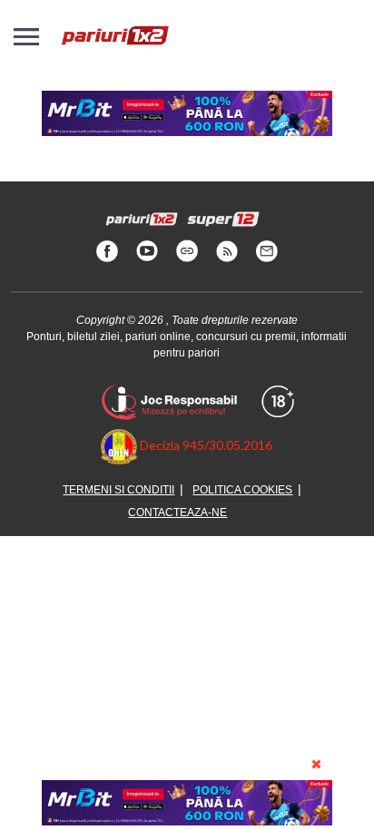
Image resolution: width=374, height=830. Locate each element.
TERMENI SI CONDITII (118, 489)
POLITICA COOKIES (242, 489)
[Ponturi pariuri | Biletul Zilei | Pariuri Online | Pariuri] (114, 44)
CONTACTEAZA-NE (177, 512)
